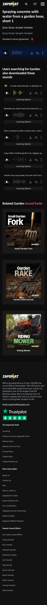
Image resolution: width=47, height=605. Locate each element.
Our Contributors (9, 505)
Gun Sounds (7, 545)
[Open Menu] (43, 4)
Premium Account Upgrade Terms (16, 436)
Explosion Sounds (9, 555)
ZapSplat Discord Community (14, 511)
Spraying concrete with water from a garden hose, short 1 (23, 16)
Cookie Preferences (10, 461)
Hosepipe (28, 27)
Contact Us (6, 480)
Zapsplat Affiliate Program (13, 521)
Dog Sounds (7, 565)
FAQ (4, 485)
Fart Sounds (7, 560)
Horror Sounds (8, 570)
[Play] (5, 53)
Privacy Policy (7, 451)
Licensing (6, 431)
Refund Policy (7, 441)
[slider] (19, 52)
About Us (6, 475)
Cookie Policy (7, 456)
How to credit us (9, 490)
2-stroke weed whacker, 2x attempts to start (28, 86)
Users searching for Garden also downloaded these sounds (21, 73)
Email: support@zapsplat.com (16, 404)
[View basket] (35, 4)
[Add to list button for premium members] (38, 53)
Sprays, (11, 27)
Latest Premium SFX (10, 500)
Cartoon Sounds (8, 585)
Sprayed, (20, 27)
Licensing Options (23, 99)
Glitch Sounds (8, 580)
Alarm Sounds (8, 575)
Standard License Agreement (15, 39)
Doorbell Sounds (9, 550)
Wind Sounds (7, 590)
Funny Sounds (8, 540)
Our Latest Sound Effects (12, 534)
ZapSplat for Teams (10, 495)
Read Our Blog (8, 516)
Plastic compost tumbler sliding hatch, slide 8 (23, 131)
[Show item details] (42, 53)
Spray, (5, 27)
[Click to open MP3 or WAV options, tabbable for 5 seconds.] (32, 53)
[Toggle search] (26, 4)
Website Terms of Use (11, 446)
